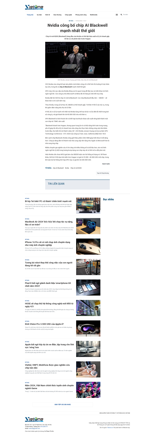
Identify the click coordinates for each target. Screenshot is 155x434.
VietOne (34, 7)
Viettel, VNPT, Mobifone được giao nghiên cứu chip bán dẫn (47, 366)
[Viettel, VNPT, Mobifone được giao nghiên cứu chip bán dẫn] (88, 369)
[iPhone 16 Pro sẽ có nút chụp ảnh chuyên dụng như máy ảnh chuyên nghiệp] (88, 247)
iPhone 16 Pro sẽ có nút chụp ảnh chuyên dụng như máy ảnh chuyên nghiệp (47, 243)
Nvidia (67, 168)
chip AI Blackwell (58, 168)
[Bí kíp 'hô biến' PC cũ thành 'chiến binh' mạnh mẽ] (88, 206)
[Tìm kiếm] (121, 14)
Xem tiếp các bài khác (63, 404)
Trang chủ (30, 15)
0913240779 (44, 426)
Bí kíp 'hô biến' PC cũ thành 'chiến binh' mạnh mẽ (48, 201)
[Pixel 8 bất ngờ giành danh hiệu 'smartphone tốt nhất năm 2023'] (88, 287)
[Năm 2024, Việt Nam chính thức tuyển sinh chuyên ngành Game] (88, 390)
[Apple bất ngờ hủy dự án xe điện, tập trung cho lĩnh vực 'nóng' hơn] (88, 349)
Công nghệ (68, 15)
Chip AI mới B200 (76, 168)
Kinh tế (47, 15)
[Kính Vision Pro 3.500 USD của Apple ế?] (88, 328)
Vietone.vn (110, 427)
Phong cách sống (80, 15)
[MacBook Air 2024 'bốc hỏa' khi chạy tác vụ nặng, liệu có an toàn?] (88, 226)
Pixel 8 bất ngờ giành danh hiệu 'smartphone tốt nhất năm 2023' (48, 284)
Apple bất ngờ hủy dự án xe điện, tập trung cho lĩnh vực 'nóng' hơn (49, 346)
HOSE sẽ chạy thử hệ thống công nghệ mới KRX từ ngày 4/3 (49, 305)
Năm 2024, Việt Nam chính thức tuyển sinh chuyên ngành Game (49, 386)
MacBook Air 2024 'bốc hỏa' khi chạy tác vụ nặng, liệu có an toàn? (49, 223)
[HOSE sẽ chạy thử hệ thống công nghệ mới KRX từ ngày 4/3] (88, 308)
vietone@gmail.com (34, 428)
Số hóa (71, 21)
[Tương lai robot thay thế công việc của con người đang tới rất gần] (88, 267)
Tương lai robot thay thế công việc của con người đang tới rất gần (48, 264)
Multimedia (93, 15)
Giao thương (57, 15)
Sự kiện (39, 15)
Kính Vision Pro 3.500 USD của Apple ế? (44, 324)
